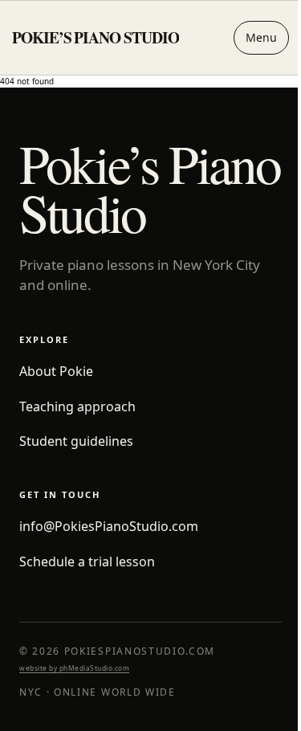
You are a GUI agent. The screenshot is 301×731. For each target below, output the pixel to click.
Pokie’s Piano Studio (95, 38)
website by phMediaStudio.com (74, 668)
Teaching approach (77, 406)
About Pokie (56, 371)
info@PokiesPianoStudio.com (108, 526)
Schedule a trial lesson (87, 561)
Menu (249, 37)
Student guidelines (76, 441)
